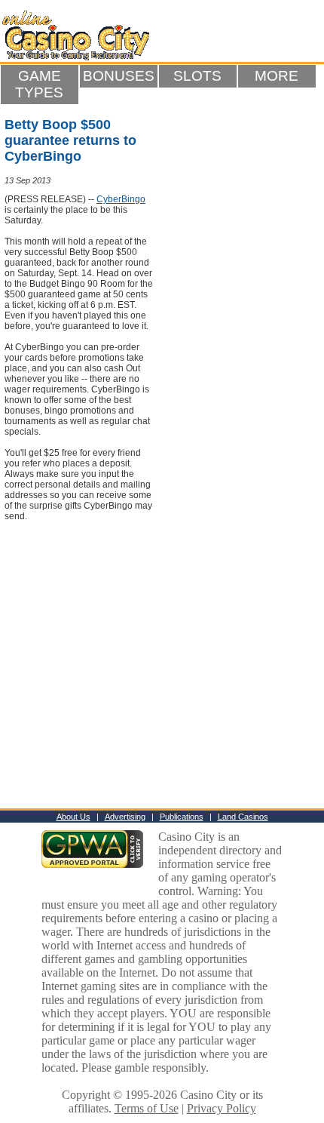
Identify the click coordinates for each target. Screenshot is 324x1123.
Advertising (125, 816)
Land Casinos (243, 816)
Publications (181, 816)
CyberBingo (120, 199)
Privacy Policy (221, 1108)
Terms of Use (147, 1108)
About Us (73, 816)
